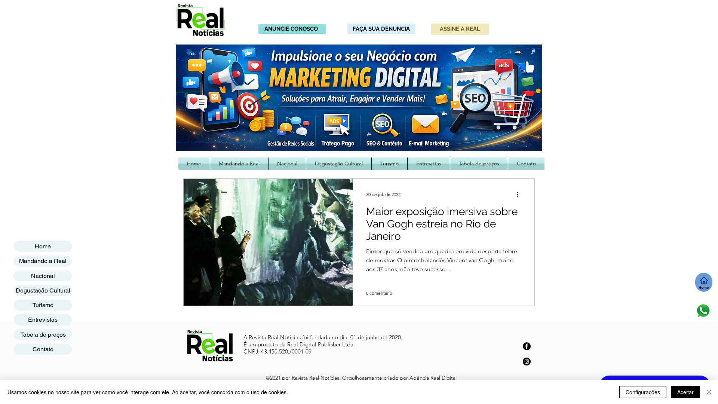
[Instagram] (527, 361)
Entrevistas (43, 319)
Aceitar (685, 392)
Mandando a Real (43, 260)
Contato (43, 349)
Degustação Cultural (43, 290)
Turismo (43, 305)
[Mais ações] (519, 194)
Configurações (643, 392)
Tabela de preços (43, 334)
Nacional (43, 275)
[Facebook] (527, 346)
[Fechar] (709, 392)
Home (43, 246)
